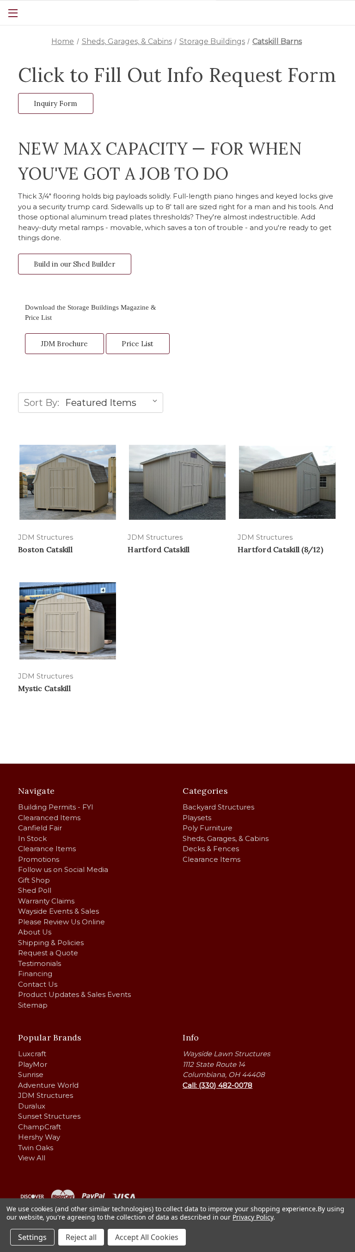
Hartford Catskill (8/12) (280, 549)
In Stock (32, 838)
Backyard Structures (218, 807)
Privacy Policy (253, 1217)
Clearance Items (47, 848)
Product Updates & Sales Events (74, 994)
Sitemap (33, 1005)
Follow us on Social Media (63, 869)
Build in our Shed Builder (74, 264)
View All (31, 1157)
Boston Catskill (45, 549)
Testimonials (39, 963)
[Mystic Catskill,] (67, 620)
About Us (34, 932)
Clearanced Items (49, 817)
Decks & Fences (211, 848)
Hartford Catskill (159, 549)
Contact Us (37, 984)
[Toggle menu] (12, 12)
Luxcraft (32, 1053)
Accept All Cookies (146, 1237)
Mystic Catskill (44, 688)
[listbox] (113, 402)
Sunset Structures (49, 1116)
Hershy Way (39, 1137)
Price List (137, 343)
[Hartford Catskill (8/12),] (287, 482)
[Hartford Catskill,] (177, 482)
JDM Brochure (64, 343)
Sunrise (30, 1074)
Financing (35, 973)
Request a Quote (48, 952)
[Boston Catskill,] (67, 482)
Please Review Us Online (61, 921)
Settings (32, 1237)
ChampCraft (39, 1126)
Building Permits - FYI (55, 807)
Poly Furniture (208, 827)
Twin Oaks (35, 1147)
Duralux (31, 1106)
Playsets (197, 817)
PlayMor (32, 1064)
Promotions (38, 859)
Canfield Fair (40, 827)
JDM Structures (45, 1095)
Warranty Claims (46, 901)
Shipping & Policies (51, 942)
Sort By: (41, 402)
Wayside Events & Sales (58, 911)
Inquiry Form (55, 103)
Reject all (81, 1237)
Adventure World (48, 1085)
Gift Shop (34, 880)
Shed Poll (34, 890)
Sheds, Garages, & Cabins (226, 838)
